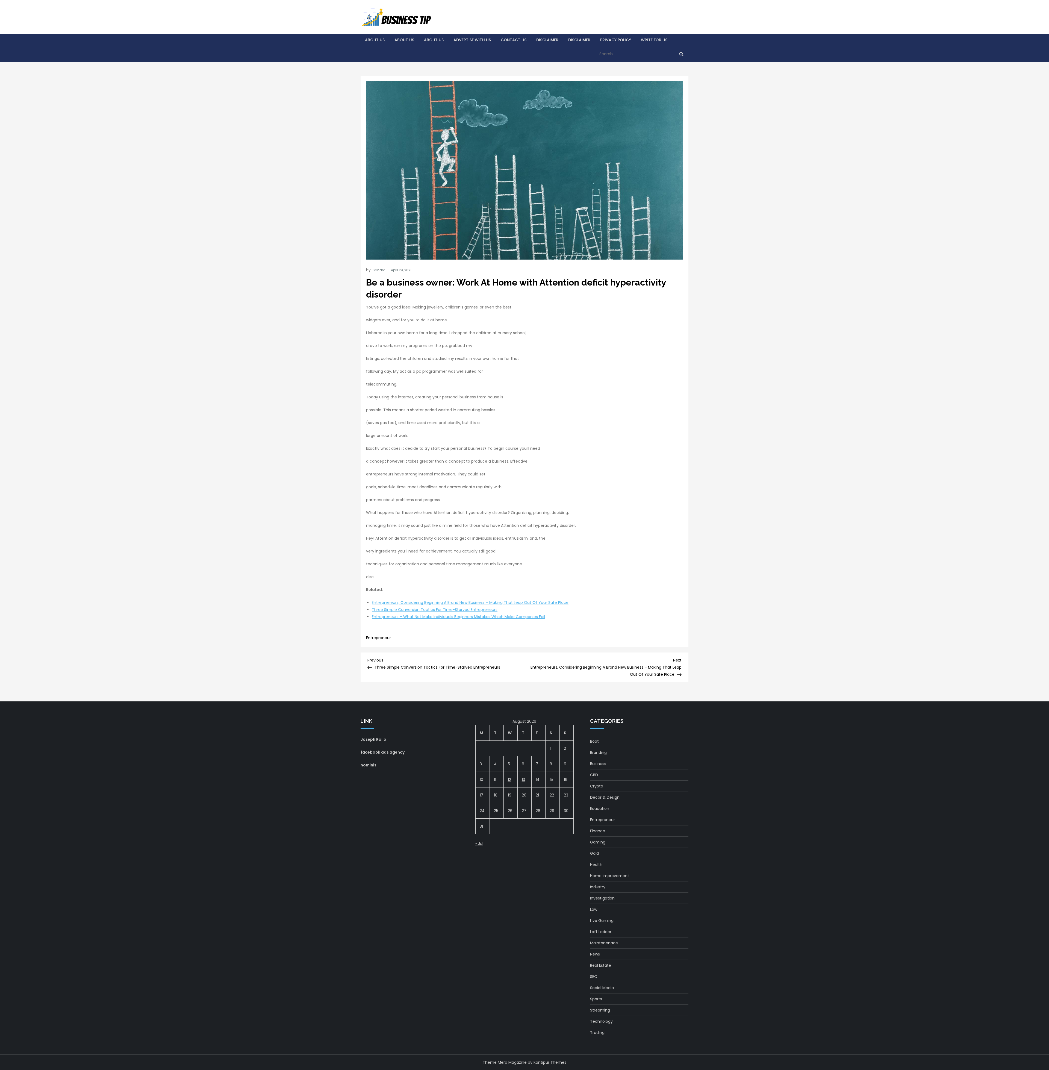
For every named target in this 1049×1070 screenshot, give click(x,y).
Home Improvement (609, 875)
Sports (596, 999)
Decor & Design (605, 797)
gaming (597, 842)
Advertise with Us (472, 40)
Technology (601, 1021)
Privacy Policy (615, 40)
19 (509, 795)
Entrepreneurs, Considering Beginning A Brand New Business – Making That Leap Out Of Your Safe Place (470, 602)
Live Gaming (602, 920)
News (595, 954)
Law (593, 909)
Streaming (600, 1010)
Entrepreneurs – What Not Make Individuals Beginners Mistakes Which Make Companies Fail (458, 616)
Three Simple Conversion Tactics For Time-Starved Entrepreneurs (434, 609)
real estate (600, 965)
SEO (593, 976)
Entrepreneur (378, 637)
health (596, 864)
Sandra (379, 270)
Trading (597, 1032)
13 (523, 779)
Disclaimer (547, 40)
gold (594, 853)
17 (481, 795)
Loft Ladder (600, 931)
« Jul (479, 843)
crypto (596, 786)
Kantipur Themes (550, 1062)
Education (599, 808)
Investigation (602, 898)
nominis (368, 765)
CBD (594, 775)
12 (509, 779)
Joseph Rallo (373, 739)
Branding (598, 752)
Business (598, 763)
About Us (375, 40)
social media (602, 987)
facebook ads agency (383, 752)
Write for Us (654, 40)
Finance (597, 831)
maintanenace (604, 943)
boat (594, 741)
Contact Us (513, 40)
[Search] (681, 54)
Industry (597, 887)
